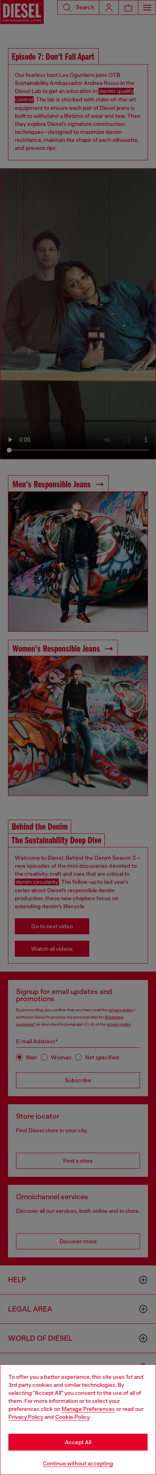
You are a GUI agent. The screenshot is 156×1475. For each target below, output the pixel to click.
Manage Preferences (88, 1409)
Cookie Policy (72, 1417)
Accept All (78, 1442)
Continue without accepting (78, 1463)
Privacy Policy (25, 1417)
